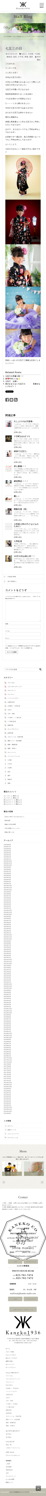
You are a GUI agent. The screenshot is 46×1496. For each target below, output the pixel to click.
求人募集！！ (20, 466)
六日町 (30, 54)
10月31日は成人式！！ (24, 556)
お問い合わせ (10, 1452)
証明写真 (10, 733)
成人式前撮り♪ (12, 581)
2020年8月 (7, 992)
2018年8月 (7, 1041)
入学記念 (18, 541)
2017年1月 (7, 1080)
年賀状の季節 (12, 576)
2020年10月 (8, 988)
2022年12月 (8, 935)
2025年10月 (8, 865)
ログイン (10, 1126)
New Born (11, 694)
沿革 (7, 1473)
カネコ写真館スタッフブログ (21, 36)
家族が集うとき (9, 832)
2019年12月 (8, 1008)
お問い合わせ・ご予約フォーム (23, 1309)
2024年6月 (7, 898)
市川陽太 (9, 1437)
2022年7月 (7, 945)
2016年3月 (7, 1101)
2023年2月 (7, 931)
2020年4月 (7, 1000)
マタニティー (12, 690)
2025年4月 (7, 877)
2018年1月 (7, 1056)
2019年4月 (7, 1025)
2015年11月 (8, 1109)
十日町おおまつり (22, 436)
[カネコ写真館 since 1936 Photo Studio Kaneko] (23, 5)
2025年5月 (7, 875)
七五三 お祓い (11, 381)
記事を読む (18, 432)
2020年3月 (7, 1002)
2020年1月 (7, 1006)
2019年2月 (7, 1029)
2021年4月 (7, 976)
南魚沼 (9, 57)
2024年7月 (7, 896)
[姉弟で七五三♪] (8, 453)
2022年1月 (7, 957)
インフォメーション (14, 756)
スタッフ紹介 (10, 1352)
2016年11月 (8, 1084)
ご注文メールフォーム (13, 1448)
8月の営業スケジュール (12, 828)
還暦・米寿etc (12, 748)
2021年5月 (7, 974)
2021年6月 (7, 972)
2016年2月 (7, 1103)
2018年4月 (7, 1049)
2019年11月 (8, 1011)
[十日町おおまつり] (8, 438)
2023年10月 (8, 914)
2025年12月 (8, 861)
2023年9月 (7, 916)
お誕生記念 (11, 702)
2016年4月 (7, 1099)
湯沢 (31, 57)
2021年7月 (7, 970)
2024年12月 (8, 885)
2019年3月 (7, 1027)
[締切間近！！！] (8, 483)
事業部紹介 (9, 1470)
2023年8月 (7, 918)
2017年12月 (8, 1058)
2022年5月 (7, 949)
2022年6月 (7, 947)
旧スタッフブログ (11, 1358)
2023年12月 (8, 910)
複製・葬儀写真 (12, 744)
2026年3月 (7, 855)
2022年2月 (7, 955)
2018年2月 (7, 1054)
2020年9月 (7, 990)
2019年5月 (7, 1023)
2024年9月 (7, 892)
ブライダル (11, 683)
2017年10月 (8, 1062)
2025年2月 (7, 881)
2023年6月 (7, 922)
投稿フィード (12, 1130)
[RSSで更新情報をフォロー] (16, 400)
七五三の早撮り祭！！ (15, 376)
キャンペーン (12, 752)
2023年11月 (8, 912)
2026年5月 (7, 851)
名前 (7, 624)
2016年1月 (7, 1105)
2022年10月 (8, 939)
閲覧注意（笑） (21, 509)
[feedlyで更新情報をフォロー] (11, 400)
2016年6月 (7, 1095)
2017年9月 (7, 1064)
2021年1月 (7, 982)
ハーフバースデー (13, 698)
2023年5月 (7, 924)
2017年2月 (7, 1078)
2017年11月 (8, 1060)
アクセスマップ (31, 1261)
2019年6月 (7, 1021)
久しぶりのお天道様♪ (23, 421)
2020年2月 (7, 1004)
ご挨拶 (8, 1463)
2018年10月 (8, 1037)
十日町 (37, 54)
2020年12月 (8, 984)
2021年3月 (7, 978)
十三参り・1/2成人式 (14, 717)
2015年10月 (8, 1111)
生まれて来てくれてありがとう (14, 817)
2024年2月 (7, 906)
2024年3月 (7, 904)
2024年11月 (8, 887)
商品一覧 (9, 1444)
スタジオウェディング (15, 686)
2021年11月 (8, 961)
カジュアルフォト (13, 729)
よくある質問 (10, 1479)
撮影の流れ (9, 1361)
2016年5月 (7, 1097)
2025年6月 (7, 873)
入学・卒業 (11, 714)
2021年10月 (8, 963)
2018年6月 (7, 1045)
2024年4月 (7, 902)
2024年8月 (7, 894)
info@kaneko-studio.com (25, 1256)
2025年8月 (7, 869)
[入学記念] (8, 543)
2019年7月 (7, 1019)
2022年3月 (7, 953)
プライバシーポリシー (13, 1455)
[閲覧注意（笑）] (8, 511)
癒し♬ (17, 496)
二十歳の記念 (12, 721)
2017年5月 (7, 1072)
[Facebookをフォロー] (7, 400)
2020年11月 (8, 986)
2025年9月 (7, 867)
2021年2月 (7, 980)
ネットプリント (11, 1367)
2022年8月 (7, 943)
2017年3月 (7, 1076)
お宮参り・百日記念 (14, 706)
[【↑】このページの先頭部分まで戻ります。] (38, 1488)
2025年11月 (8, 863)
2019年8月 (7, 1017)
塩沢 (15, 57)
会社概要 (9, 1467)
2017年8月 (7, 1066)
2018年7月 (7, 1043)
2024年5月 (7, 900)
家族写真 (10, 725)
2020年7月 (7, 994)
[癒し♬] (8, 498)
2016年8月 (7, 1091)
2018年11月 (8, 1035)
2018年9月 (7, 1039)
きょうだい (7, 796)
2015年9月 (7, 1113)
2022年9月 (7, 941)
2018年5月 (7, 1047)
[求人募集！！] (8, 468)
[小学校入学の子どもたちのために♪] (8, 526)
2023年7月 (7, 920)
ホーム (8, 1348)
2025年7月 (7, 871)
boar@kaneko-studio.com (25, 1293)
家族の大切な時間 (10, 824)
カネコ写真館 (7, 36)
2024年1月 (7, 908)
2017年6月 (7, 1070)
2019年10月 (8, 1013)
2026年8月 (7, 844)
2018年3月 (7, 1052)
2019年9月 (7, 1015)
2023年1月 (7, 933)
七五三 (34, 36)
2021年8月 (7, 967)
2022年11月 (8, 937)
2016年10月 (8, 1086)
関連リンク (9, 1482)
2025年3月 (7, 879)
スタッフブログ (11, 1355)
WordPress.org (13, 1138)
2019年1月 (7, 1031)
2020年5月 (7, 998)
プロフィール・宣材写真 (15, 737)
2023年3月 (7, 928)
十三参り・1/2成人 (12, 1404)
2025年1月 (7, 883)
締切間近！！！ (21, 481)
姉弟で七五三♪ (20, 451)
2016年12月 (8, 1082)
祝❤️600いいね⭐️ (13, 379)
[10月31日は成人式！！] (8, 558)
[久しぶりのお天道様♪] (8, 424)
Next (42, 1182)
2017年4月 (7, 1074)
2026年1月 (7, 859)
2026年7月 (7, 846)
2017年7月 (7, 1068)
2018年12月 (8, 1033)
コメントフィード (13, 1134)
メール (8, 631)
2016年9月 (7, 1088)
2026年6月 (7, 849)
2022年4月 (7, 951)
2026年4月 (7, 853)
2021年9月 (7, 965)
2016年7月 (7, 1093)
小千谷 (20, 57)
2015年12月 (8, 1107)
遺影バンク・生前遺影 (15, 741)
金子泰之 (9, 1434)
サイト (7, 638)
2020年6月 (7, 996)
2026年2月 (7, 857)
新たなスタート (9, 800)
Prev (4, 1182)
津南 (26, 57)
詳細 (15, 1261)
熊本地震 (7, 820)
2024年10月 (8, 890)
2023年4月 (7, 926)
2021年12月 (8, 959)
